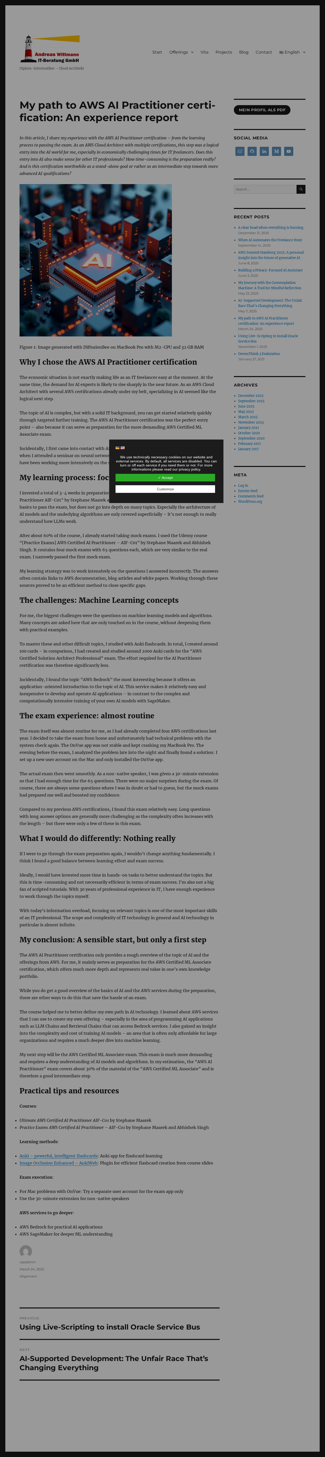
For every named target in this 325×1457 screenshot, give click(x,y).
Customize (165, 489)
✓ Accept (165, 478)
